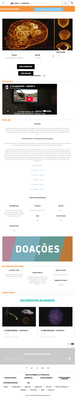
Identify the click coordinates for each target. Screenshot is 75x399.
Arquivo (7, 387)
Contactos (51, 390)
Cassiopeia (37, 58)
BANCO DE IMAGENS (46, 378)
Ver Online (26, 73)
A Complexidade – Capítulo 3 (37, 179)
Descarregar (25, 66)
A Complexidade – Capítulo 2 (37, 175)
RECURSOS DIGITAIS (10, 378)
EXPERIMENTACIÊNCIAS (10, 382)
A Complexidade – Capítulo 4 (37, 184)
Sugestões (29, 387)
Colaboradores (17, 387)
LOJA (28, 382)
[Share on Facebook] (59, 56)
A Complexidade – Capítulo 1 (37, 170)
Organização (39, 387)
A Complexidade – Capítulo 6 (37, 189)
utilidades (18, 216)
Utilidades (24, 390)
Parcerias (50, 387)
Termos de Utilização (62, 387)
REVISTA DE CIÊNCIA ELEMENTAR (64, 378)
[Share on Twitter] (53, 56)
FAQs (44, 390)
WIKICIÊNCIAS (28, 378)
